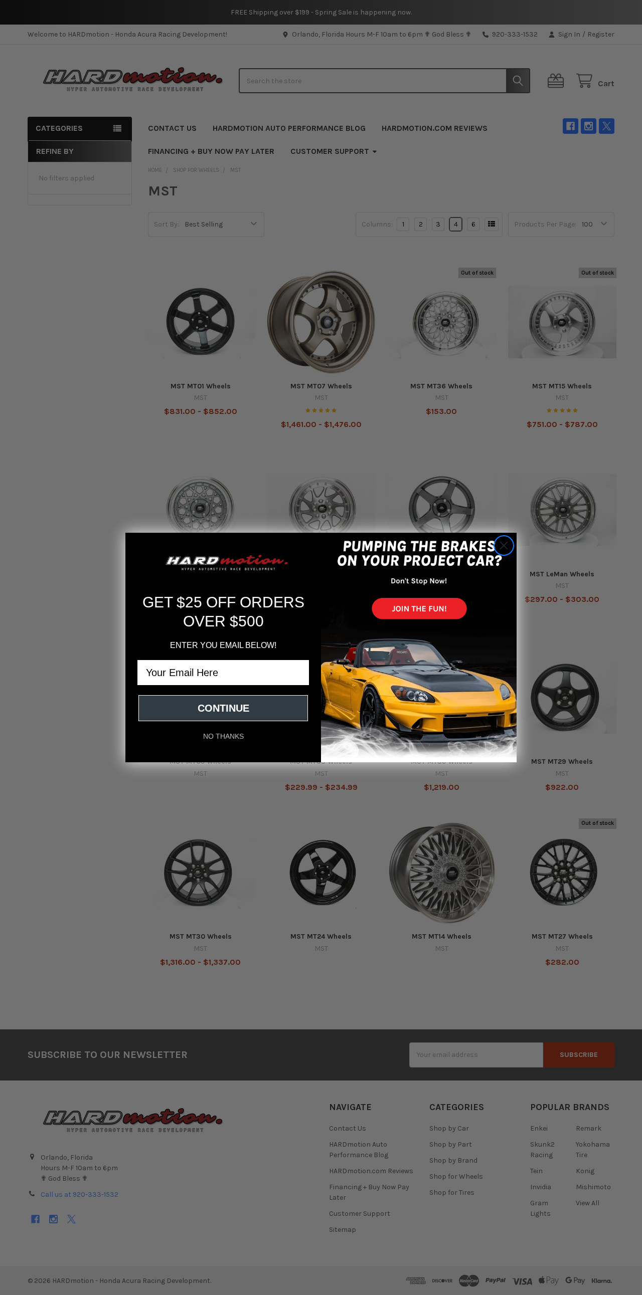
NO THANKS (223, 736)
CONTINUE (223, 708)
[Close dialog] (504, 545)
